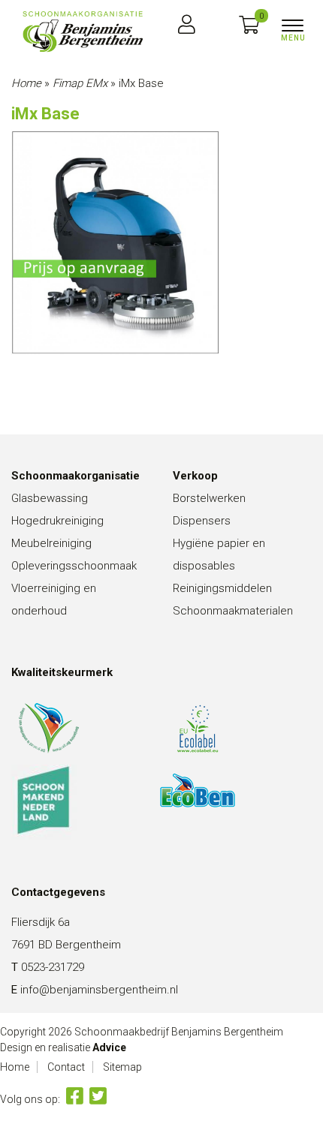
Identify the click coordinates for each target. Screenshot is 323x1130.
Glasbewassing (49, 498)
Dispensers (202, 520)
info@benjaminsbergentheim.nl (99, 989)
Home (26, 83)
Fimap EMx (80, 83)
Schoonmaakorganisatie (75, 475)
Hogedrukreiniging (57, 520)
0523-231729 (52, 967)
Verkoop (195, 475)
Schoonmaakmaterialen (233, 611)
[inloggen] (187, 25)
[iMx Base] (83, 31)
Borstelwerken (209, 498)
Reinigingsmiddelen (222, 588)
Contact (66, 1067)
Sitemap (122, 1067)
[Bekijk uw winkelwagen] (249, 25)
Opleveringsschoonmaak (74, 566)
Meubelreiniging (51, 543)
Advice (109, 1047)
